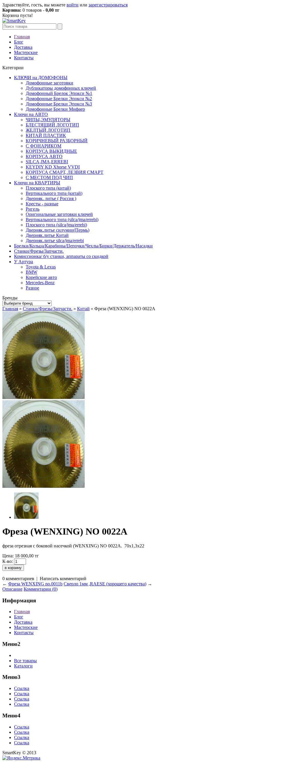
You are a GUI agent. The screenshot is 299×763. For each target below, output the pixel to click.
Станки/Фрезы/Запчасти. (39, 251)
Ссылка (21, 688)
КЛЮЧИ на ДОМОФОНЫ (40, 77)
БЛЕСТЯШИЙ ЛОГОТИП (52, 124)
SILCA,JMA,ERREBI (47, 161)
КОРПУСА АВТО (44, 156)
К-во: (7, 561)
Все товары (25, 660)
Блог (18, 41)
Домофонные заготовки (49, 82)
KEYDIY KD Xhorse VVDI (53, 166)
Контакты (24, 57)
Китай (83, 308)
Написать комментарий (63, 578)
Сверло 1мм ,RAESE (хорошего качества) (105, 583)
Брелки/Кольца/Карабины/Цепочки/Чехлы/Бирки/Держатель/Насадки (83, 245)
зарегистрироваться (108, 4)
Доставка (23, 47)
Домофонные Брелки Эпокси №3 (59, 103)
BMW (31, 272)
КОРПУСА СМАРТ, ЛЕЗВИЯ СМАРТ (64, 172)
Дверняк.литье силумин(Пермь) (57, 230)
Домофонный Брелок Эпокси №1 (59, 93)
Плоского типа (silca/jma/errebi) (56, 224)
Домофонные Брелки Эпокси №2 (59, 98)
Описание (12, 589)
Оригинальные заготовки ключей (59, 214)
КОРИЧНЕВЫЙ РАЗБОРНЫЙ (57, 140)
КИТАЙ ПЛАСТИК (46, 135)
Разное (32, 287)
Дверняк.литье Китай (47, 235)
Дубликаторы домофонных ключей (61, 88)
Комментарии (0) (41, 589)
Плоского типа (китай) (48, 187)
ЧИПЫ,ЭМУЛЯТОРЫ (48, 119)
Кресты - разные (42, 203)
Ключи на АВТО (31, 114)
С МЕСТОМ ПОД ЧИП (49, 177)
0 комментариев (18, 578)
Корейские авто (41, 277)
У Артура (23, 261)
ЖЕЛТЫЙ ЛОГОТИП (48, 130)
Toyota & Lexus (41, 266)
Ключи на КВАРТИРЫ (37, 182)
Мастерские (26, 52)
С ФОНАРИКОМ (43, 145)
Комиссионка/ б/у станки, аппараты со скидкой (61, 256)
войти (73, 4)
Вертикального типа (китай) (54, 193)
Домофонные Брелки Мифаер (55, 109)
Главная (22, 36)
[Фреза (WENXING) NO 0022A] (43, 397)
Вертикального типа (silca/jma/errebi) (62, 219)
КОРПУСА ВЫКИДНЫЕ (51, 151)
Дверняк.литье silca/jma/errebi (55, 240)
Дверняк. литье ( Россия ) (51, 198)
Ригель (32, 209)
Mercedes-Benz (40, 282)
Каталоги (23, 665)
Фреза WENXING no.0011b (35, 583)
